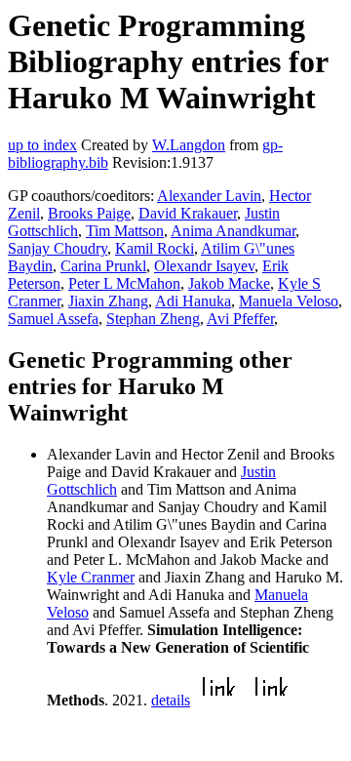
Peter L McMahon (124, 283)
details (170, 700)
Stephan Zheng (153, 318)
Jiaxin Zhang (108, 301)
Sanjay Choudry (57, 248)
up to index (42, 145)
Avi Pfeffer (240, 318)
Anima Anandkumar (233, 230)
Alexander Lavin (209, 195)
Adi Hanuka (193, 301)
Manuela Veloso (288, 301)
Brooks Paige (89, 213)
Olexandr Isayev (204, 266)
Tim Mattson (125, 230)
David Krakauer (187, 213)
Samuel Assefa (53, 318)
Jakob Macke (229, 283)
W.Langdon (188, 145)
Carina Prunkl (103, 266)
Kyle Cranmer (91, 577)
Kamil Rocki (154, 248)
